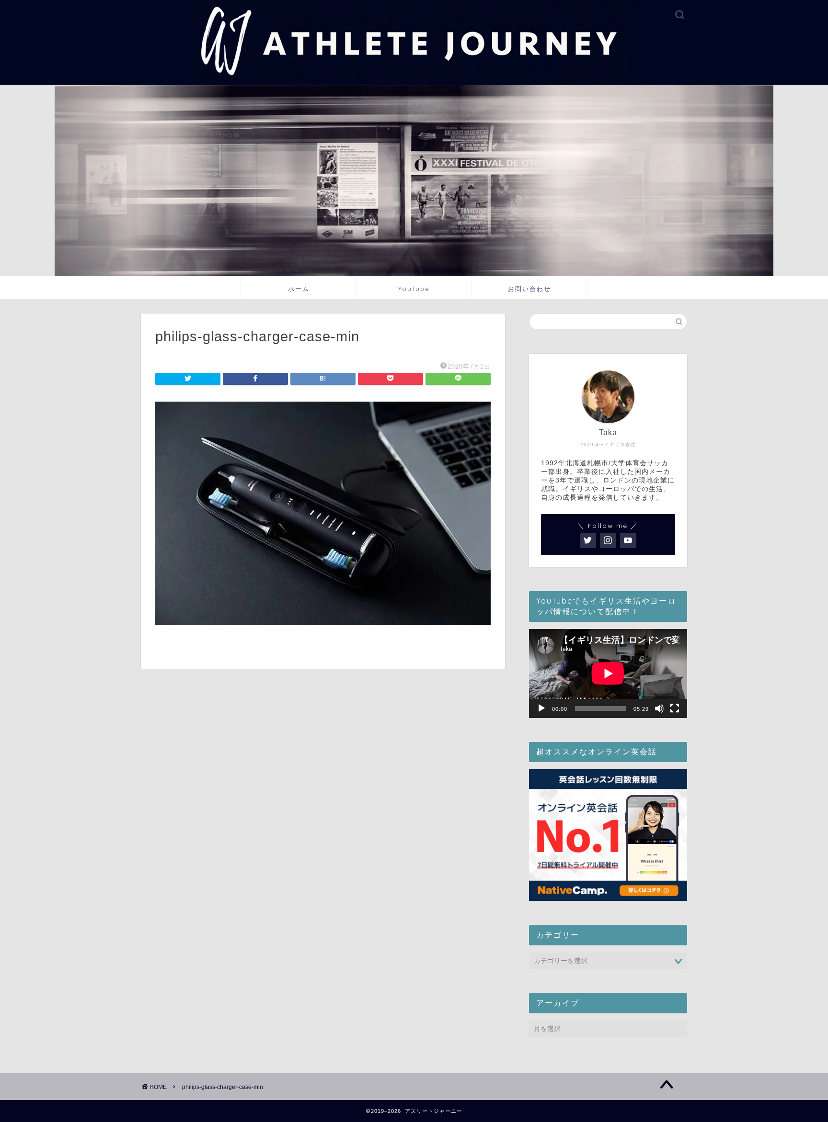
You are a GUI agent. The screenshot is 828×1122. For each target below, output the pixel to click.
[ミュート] (659, 708)
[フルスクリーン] (674, 708)
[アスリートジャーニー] (414, 81)
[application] (608, 673)
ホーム (299, 288)
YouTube (414, 288)
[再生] (541, 708)
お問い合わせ (529, 288)
